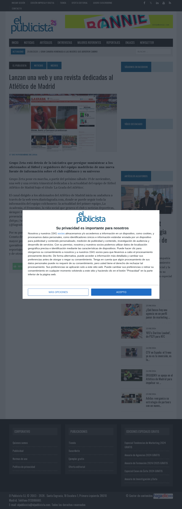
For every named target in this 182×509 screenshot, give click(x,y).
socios (61, 233)
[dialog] (91, 254)
